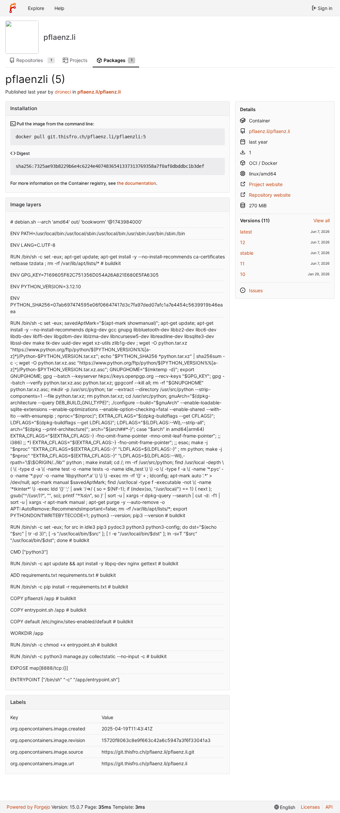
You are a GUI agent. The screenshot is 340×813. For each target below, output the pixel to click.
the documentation (136, 183)
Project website (266, 184)
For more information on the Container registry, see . (83, 183)
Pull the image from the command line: (55, 123)
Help (59, 8)
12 (242, 242)
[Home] (12, 8)
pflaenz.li (59, 37)
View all (321, 220)
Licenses (310, 807)
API (329, 807)
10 (242, 274)
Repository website (270, 195)
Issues (256, 290)
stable (246, 253)
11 (242, 263)
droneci (63, 92)
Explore (36, 8)
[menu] (285, 807)
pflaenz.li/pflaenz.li (269, 131)
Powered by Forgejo (28, 807)
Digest (23, 153)
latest (246, 232)
